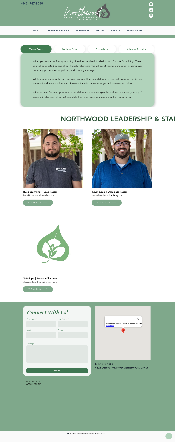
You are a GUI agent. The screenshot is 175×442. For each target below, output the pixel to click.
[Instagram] (151, 16)
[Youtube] (151, 4)
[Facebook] (151, 10)
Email (29, 330)
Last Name (62, 319)
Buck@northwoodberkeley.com (38, 195)
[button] (83, 30)
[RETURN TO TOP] (168, 436)
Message (30, 343)
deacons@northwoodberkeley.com (40, 282)
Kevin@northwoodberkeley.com (107, 195)
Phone (60, 330)
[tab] (36, 49)
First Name (31, 319)
